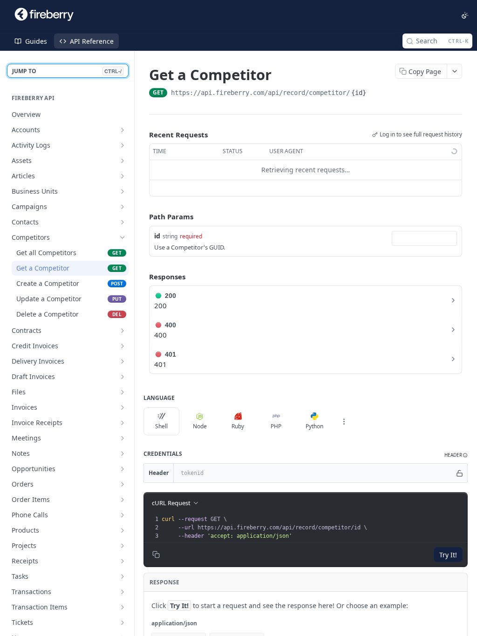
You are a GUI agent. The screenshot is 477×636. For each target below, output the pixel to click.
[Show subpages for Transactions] (122, 591)
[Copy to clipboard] (376, 93)
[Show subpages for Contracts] (122, 330)
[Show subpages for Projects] (122, 545)
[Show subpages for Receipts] (122, 561)
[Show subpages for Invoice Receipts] (122, 422)
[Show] (460, 473)
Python (314, 426)
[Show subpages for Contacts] (122, 222)
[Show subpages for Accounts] (122, 130)
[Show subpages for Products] (122, 530)
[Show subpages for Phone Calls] (122, 515)
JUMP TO (67, 71)
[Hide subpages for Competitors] (122, 237)
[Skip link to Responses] (142, 276)
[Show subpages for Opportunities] (122, 469)
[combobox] (424, 238)
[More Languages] (343, 421)
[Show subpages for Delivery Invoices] (122, 361)
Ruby (238, 426)
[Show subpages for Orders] (122, 484)
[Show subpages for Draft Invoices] (122, 376)
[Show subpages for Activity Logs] (122, 145)
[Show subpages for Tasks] (122, 576)
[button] (456, 455)
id (157, 235)
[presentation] (313, 527)
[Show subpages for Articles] (122, 176)
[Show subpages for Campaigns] (122, 206)
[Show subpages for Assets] (122, 160)
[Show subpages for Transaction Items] (122, 607)
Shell (161, 426)
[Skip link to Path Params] (142, 216)
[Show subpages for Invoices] (122, 407)
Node (200, 426)
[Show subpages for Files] (122, 392)
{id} (358, 92)
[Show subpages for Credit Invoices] (122, 346)
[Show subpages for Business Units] (122, 191)
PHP (276, 426)
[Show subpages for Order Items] (122, 499)
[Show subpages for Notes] (122, 453)
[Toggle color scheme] (464, 15)
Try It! (448, 554)
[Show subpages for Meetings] (122, 438)
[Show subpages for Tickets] (122, 622)
